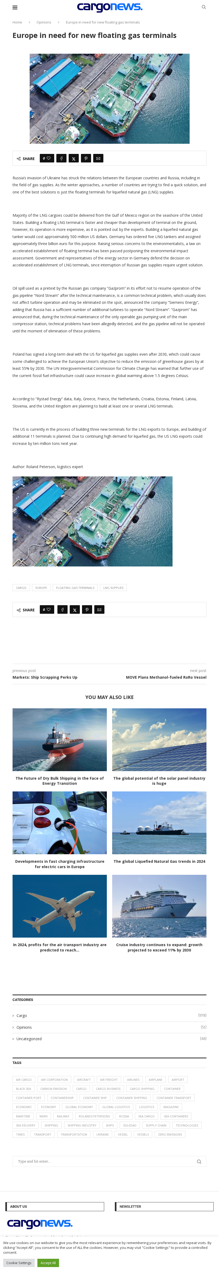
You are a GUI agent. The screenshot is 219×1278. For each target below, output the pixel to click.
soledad (129, 1125)
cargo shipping (142, 1089)
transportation (74, 1134)
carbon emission (53, 1089)
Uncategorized (111, 1038)
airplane (155, 1080)
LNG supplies (113, 588)
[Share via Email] (98, 158)
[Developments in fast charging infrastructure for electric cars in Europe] (60, 822)
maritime (23, 1116)
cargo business (108, 1089)
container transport (174, 1098)
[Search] (203, 7)
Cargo (21, 588)
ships (110, 1125)
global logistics (116, 1107)
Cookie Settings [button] (19, 1262)
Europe (41, 588)
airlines (133, 1080)
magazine (171, 1107)
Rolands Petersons (94, 1116)
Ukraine (102, 1134)
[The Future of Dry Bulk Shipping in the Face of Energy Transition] (60, 739)
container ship (95, 1098)
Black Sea (23, 1089)
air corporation (54, 1080)
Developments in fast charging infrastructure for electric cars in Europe (59, 864)
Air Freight (109, 1080)
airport (178, 1080)
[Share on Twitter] (74, 158)
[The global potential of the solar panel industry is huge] (159, 739)
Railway (63, 1116)
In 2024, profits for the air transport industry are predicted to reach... (60, 947)
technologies (187, 1125)
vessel (123, 1134)
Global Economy (79, 1107)
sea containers (176, 1116)
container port (28, 1098)
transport (42, 1134)
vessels (143, 1134)
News (44, 1116)
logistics (146, 1107)
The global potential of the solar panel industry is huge (159, 781)
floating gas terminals (75, 588)
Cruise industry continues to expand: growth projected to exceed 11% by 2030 (159, 947)
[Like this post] (48, 158)
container (172, 1089)
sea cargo (146, 1116)
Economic (24, 1107)
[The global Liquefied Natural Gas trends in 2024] (159, 822)
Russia (124, 1116)
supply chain (156, 1125)
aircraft (84, 1080)
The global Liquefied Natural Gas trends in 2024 (159, 861)
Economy (48, 1107)
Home (17, 22)
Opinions (44, 22)
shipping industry (82, 1125)
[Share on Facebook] (61, 158)
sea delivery (25, 1125)
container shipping (131, 1098)
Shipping (51, 1125)
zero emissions (170, 1134)
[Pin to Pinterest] (86, 158)
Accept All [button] (48, 1262)
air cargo (24, 1080)
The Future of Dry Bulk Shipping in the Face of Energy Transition (59, 781)
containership (62, 1098)
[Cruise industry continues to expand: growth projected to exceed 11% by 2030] (159, 906)
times (20, 1134)
